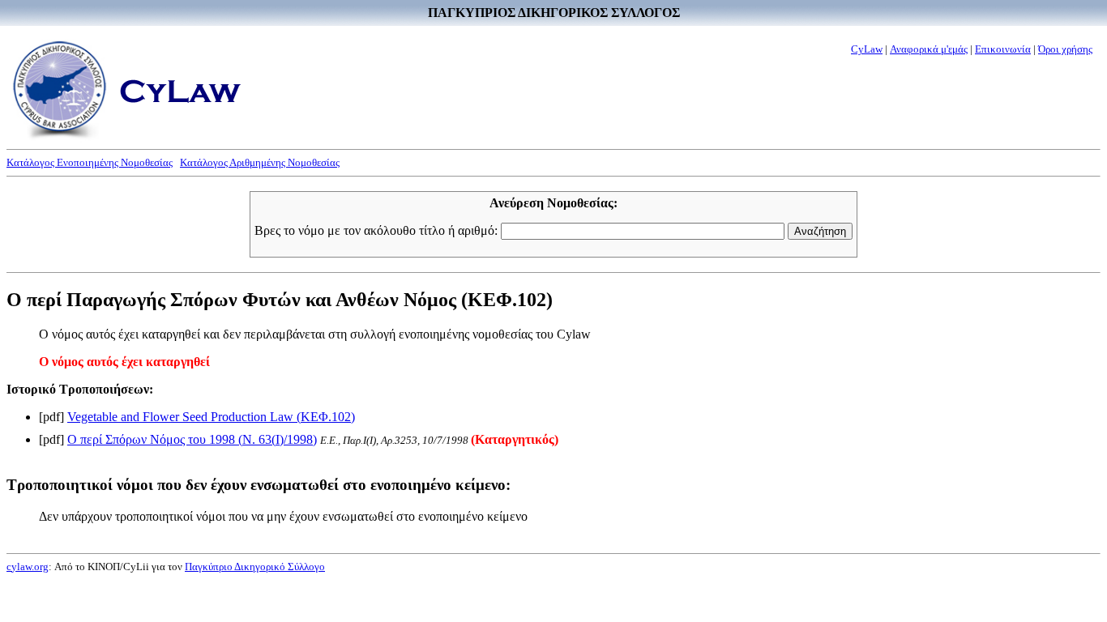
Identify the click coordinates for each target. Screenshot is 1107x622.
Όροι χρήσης (1065, 49)
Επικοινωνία (1003, 49)
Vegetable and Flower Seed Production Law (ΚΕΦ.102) (211, 417)
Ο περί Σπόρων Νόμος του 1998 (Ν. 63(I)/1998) (192, 439)
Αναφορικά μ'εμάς (929, 49)
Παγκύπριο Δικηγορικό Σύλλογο (255, 566)
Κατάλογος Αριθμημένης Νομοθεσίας (260, 162)
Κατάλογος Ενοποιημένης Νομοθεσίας (89, 162)
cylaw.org (27, 566)
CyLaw (867, 49)
